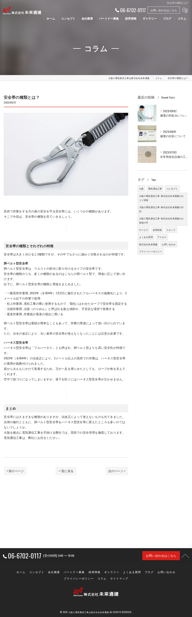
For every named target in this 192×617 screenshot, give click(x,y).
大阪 (141, 188)
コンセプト (172, 188)
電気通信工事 (155, 188)
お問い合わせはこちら (163, 10)
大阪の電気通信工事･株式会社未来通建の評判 (161, 209)
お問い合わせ (169, 244)
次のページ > (116, 471)
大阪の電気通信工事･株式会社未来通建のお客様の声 (161, 220)
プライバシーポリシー (150, 251)
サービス (143, 229)
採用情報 (157, 229)
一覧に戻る (66, 471)
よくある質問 (146, 237)
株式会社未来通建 (148, 244)
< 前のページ (15, 471)
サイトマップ (119, 578)
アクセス (161, 237)
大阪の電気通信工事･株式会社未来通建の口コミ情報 (161, 198)
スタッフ (171, 229)
